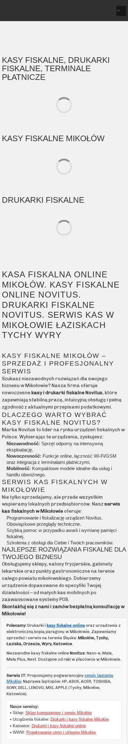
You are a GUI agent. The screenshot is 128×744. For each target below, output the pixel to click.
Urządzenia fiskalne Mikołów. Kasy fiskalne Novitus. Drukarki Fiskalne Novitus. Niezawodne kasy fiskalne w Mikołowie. (26, 12)
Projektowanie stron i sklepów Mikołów (61, 732)
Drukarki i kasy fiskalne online (59, 725)
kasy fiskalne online (66, 625)
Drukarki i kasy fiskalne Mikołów (80, 719)
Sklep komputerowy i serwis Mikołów (58, 712)
